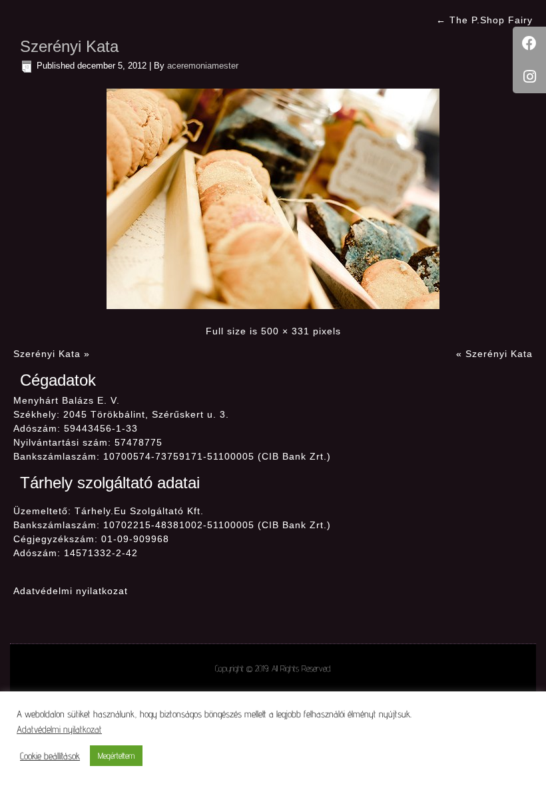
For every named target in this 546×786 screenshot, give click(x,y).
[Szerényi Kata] (273, 198)
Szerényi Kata (69, 46)
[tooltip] (529, 43)
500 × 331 (285, 331)
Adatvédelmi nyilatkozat (70, 591)
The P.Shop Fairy (484, 20)
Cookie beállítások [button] (50, 755)
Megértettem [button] (116, 755)
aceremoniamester (202, 66)
